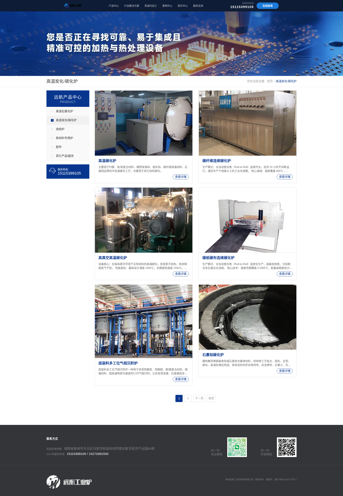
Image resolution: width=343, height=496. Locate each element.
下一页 (199, 398)
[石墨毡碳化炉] (247, 317)
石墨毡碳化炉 (213, 355)
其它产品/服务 (65, 155)
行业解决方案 (131, 5)
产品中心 (114, 5)
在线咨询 (268, 5)
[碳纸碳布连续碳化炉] (247, 220)
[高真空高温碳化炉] (143, 220)
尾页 (211, 398)
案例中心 (167, 5)
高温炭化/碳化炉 (286, 81)
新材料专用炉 (64, 138)
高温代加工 (151, 5)
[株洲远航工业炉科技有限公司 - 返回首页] (72, 5)
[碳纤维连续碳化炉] (247, 123)
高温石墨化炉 (64, 111)
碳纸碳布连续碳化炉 (218, 258)
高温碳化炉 (107, 161)
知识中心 (183, 5)
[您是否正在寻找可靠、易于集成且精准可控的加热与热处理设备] (171, 43)
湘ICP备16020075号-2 (286, 479)
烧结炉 (60, 129)
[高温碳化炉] (143, 123)
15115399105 (242, 7)
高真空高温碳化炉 (112, 258)
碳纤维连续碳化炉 (216, 161)
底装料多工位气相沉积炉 (118, 363)
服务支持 (198, 5)
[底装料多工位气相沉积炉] (143, 321)
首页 (270, 81)
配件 (59, 146)
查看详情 (181, 176)
